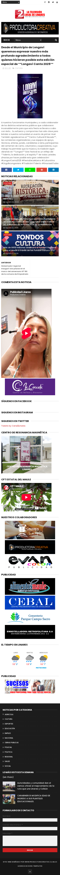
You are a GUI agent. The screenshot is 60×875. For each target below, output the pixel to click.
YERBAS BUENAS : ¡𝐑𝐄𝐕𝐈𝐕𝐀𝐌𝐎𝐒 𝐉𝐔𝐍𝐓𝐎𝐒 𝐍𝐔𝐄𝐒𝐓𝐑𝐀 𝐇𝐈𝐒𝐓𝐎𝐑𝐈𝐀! (27, 197)
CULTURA (19, 68)
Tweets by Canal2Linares (13, 425)
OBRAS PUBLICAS (12, 742)
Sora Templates (35, 866)
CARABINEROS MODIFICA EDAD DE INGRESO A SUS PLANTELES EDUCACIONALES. (33, 798)
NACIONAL (9, 738)
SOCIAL (8, 766)
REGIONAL (9, 757)
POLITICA (8, 752)
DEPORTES (9, 724)
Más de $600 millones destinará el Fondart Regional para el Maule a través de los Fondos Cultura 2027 (29, 249)
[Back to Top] (30, 871)
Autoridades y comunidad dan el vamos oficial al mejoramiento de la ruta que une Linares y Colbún (35, 786)
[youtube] (57, 2)
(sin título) (8, 777)
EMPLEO (8, 733)
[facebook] (45, 2)
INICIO (6, 40)
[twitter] (53, 2)
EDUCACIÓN (10, 728)
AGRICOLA (9, 714)
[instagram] (49, 2)
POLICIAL (8, 747)
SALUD (7, 761)
